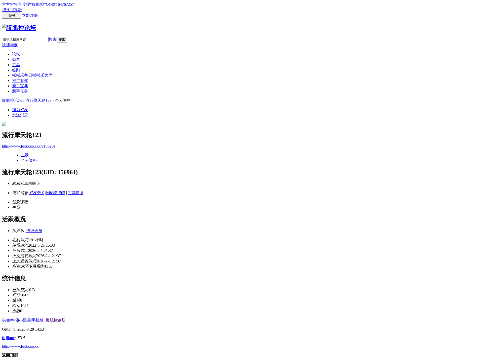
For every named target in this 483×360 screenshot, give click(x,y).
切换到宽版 (12, 10)
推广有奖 (20, 80)
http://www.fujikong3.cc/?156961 (29, 146)
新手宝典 (20, 86)
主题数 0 (75, 193)
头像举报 (10, 320)
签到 (16, 70)
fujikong (9, 338)
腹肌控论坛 (12, 100)
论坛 (16, 54)
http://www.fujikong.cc (20, 346)
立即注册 (30, 15)
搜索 (53, 39)
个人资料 (29, 160)
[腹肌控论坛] (19, 27)
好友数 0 (36, 193)
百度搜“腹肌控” (32, 4)
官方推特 (10, 4)
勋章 (16, 59)
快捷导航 (10, 45)
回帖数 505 (55, 193)
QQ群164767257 (60, 4)
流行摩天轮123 (38, 100)
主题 (25, 155)
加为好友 (20, 110)
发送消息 (20, 115)
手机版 (38, 320)
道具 (16, 65)
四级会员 (34, 231)
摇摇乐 (32, 75)
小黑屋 (25, 320)
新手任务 (20, 91)
